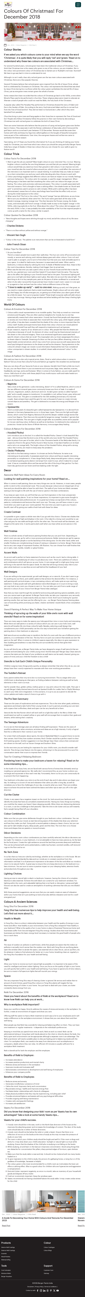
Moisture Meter (6, 1273)
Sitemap (46, 1273)
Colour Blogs (48, 1250)
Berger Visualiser (6, 1276)
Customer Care (48, 1270)
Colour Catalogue (49, 1247)
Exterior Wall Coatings (8, 1250)
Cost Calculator (6, 1270)
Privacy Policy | (39, 1287)
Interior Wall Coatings (8, 1247)
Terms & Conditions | (51, 1287)
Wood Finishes (5, 1257)
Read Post (6, 1226)
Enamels (4, 1253)
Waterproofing (5, 1260)
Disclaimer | (31, 1287)
